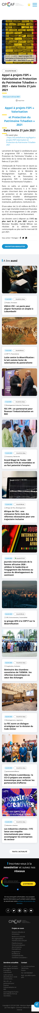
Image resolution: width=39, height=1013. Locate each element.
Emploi (8, 303)
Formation (14, 303)
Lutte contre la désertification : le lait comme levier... (10, 977)
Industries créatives (12, 825)
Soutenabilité (23, 617)
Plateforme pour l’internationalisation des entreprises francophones (18, 946)
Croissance (9, 456)
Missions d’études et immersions (18, 933)
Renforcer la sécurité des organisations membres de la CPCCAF (19, 939)
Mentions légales (25, 1005)
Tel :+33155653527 (27, 973)
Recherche (16, 456)
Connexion (29, 5)
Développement (20, 508)
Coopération (9, 666)
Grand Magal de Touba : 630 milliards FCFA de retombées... (11, 994)
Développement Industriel (13, 405)
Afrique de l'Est (10, 508)
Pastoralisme (15, 354)
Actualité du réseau (20, 299)
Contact (24, 962)
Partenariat (25, 405)
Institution (17, 666)
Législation (19, 720)
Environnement (14, 617)
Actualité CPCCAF (20, 558)
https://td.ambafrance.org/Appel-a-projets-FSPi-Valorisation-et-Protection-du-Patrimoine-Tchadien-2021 (21, 141)
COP (7, 617)
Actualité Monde (10, 71)
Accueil (7, 56)
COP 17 (8, 354)
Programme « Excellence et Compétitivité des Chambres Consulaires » (19, 955)
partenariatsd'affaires (12, 771)
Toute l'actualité (19, 851)
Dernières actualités (10, 962)
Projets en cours (18, 928)
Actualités (14, 56)
